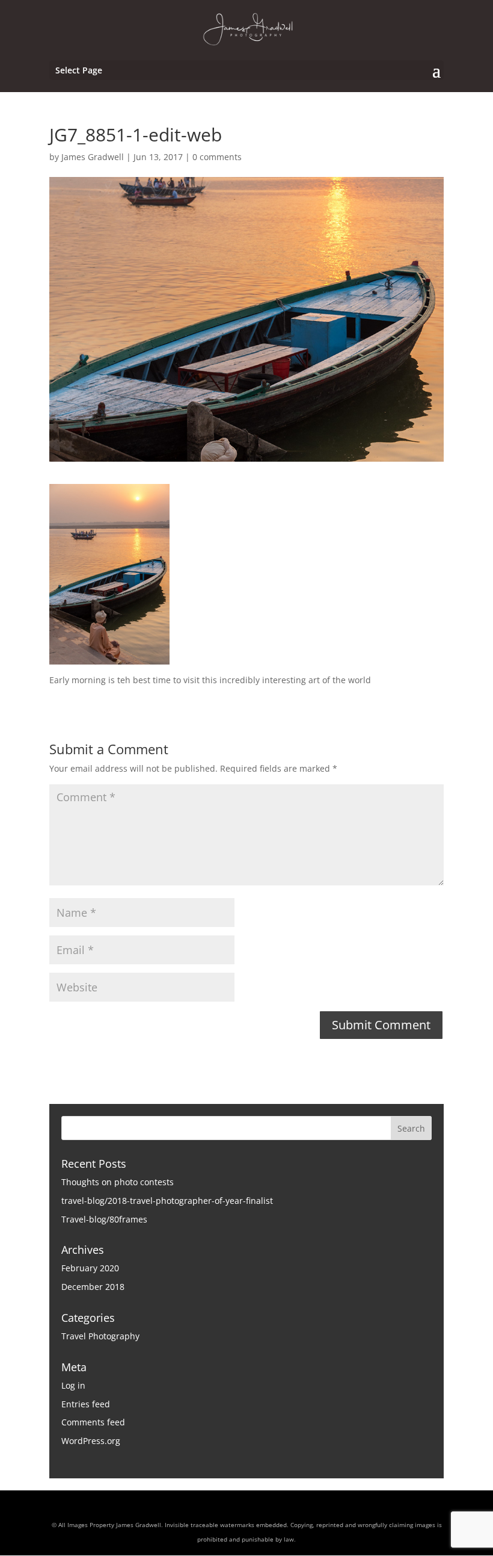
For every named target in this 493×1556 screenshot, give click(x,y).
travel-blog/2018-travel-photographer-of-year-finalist (167, 1200)
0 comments (217, 157)
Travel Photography (100, 1336)
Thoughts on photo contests (117, 1182)
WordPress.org (90, 1440)
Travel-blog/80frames (104, 1219)
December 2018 (92, 1286)
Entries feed (85, 1404)
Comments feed (93, 1422)
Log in (73, 1385)
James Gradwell (92, 157)
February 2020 (90, 1268)
